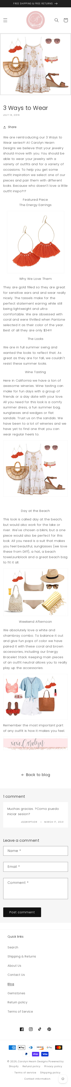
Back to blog (38, 774)
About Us (14, 966)
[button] (5, 20)
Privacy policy (53, 1066)
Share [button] (12, 127)
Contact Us (16, 975)
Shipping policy (50, 1072)
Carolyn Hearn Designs (33, 1061)
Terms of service (25, 1072)
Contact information (37, 1078)
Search (13, 947)
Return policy (17, 1002)
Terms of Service (20, 1012)
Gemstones (16, 993)
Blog (11, 984)
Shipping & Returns (22, 956)
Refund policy (31, 1066)
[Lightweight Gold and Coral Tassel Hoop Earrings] (35, 242)
